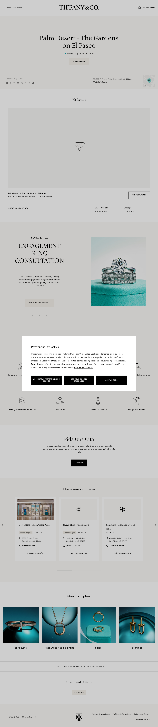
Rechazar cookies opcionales (79, 380)
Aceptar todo (111, 380)
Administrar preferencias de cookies (46, 380)
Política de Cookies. (83, 368)
